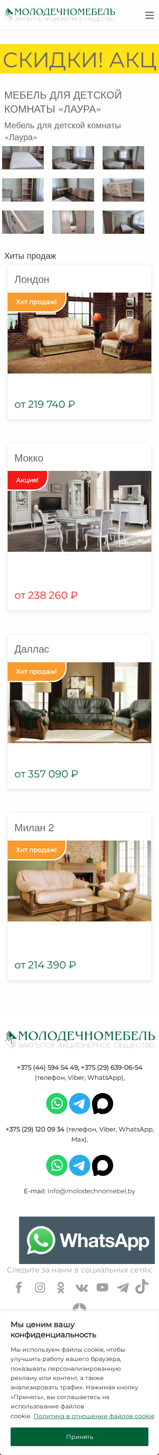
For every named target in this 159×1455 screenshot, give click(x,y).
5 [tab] (105, 924)
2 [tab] (79, 554)
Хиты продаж (30, 255)
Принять (79, 1437)
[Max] (102, 1103)
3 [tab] (92, 554)
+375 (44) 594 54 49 (47, 1067)
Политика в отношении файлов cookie (93, 1416)
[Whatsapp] (56, 1103)
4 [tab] (92, 924)
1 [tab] (67, 554)
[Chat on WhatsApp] (87, 1240)
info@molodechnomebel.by (91, 1191)
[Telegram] (79, 1103)
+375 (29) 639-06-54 (111, 1067)
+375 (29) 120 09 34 (35, 1129)
